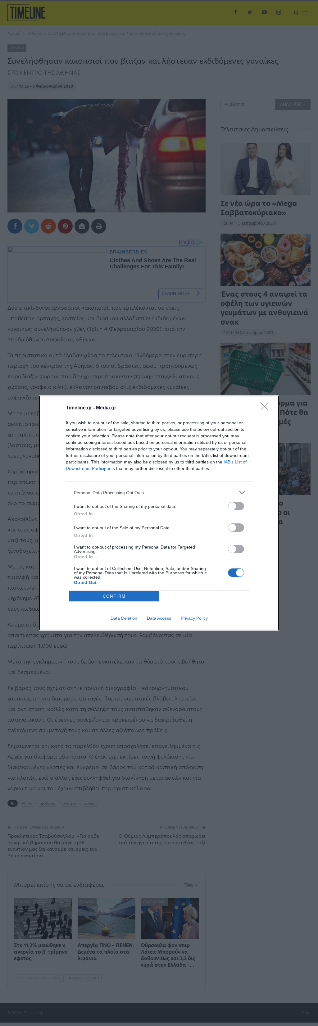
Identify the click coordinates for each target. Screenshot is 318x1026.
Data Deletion (124, 618)
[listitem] (159, 492)
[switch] (236, 506)
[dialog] (159, 513)
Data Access (159, 618)
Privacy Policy (194, 618)
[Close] (266, 408)
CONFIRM (114, 596)
